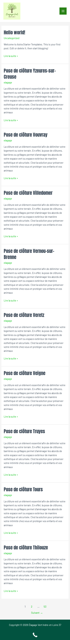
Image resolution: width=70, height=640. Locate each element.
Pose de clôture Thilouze (26, 547)
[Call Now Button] (35, 635)
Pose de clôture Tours (23, 489)
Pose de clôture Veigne (24, 373)
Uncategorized (11, 38)
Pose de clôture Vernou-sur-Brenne (29, 254)
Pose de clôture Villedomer (28, 192)
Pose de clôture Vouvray (25, 134)
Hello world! (14, 32)
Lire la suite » (11, 55)
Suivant (37, 612)
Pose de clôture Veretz (24, 315)
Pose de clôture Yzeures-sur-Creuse (30, 73)
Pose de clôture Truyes (24, 431)
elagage (8, 82)
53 (45, 606)
